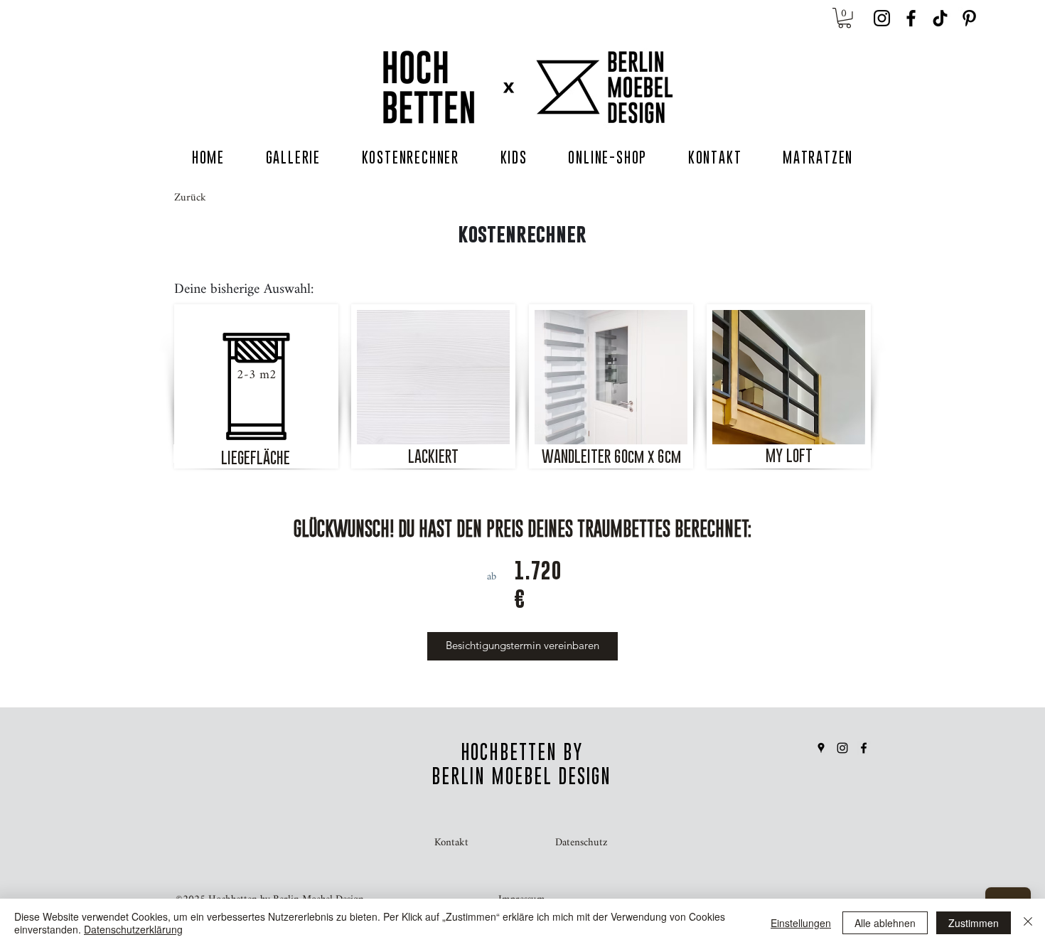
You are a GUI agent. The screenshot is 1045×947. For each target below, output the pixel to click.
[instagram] (882, 18)
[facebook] (911, 18)
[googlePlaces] (821, 748)
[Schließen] (1027, 923)
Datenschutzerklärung (133, 929)
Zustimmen (973, 923)
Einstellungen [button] (801, 923)
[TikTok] (940, 18)
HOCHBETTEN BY (522, 752)
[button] (844, 18)
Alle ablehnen (885, 923)
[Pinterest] (969, 18)
